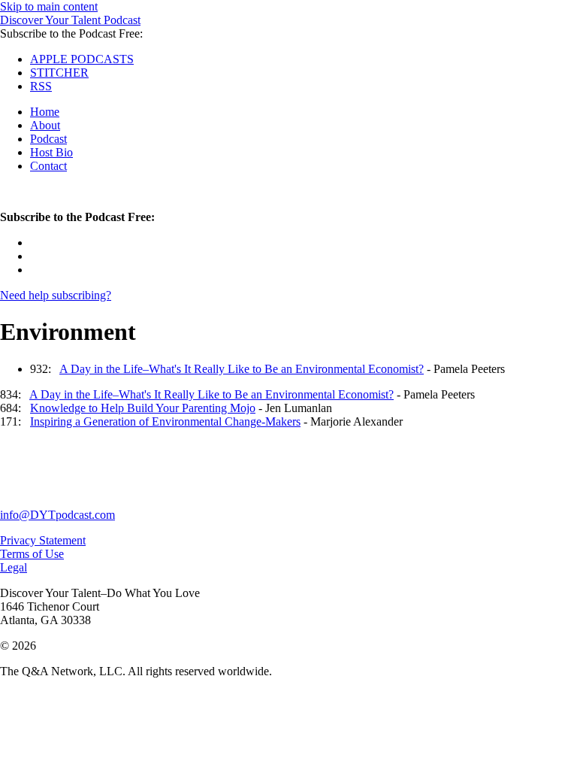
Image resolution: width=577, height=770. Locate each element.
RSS (41, 86)
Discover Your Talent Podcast (70, 20)
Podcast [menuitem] (48, 138)
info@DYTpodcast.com (57, 514)
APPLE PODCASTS (82, 59)
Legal (13, 567)
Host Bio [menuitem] (51, 152)
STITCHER (59, 72)
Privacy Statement (43, 540)
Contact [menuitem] (48, 165)
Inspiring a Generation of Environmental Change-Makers (165, 421)
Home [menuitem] (44, 111)
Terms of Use (32, 553)
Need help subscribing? (55, 295)
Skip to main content (49, 6)
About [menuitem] (45, 125)
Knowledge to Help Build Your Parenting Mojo (142, 408)
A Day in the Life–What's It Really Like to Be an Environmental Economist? (241, 368)
